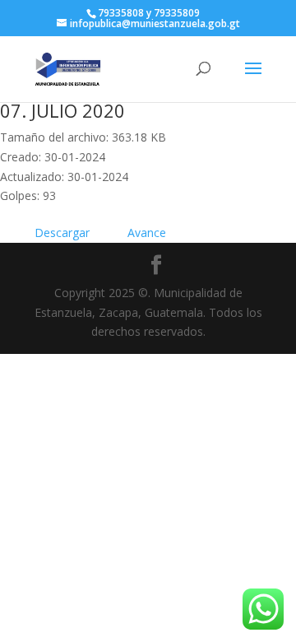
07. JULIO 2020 (62, 110)
